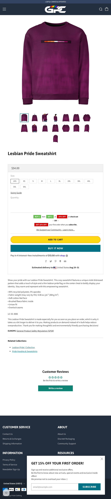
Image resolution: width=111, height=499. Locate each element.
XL (60, 181)
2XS (14, 181)
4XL (88, 181)
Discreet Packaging (66, 438)
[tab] (24, 117)
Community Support (67, 443)
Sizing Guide (16, 192)
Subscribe (89, 486)
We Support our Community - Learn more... (55, 229)
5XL (14, 186)
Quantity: (15, 197)
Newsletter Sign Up (11, 469)
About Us (62, 434)
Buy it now (55, 248)
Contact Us (8, 434)
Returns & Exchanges (12, 438)
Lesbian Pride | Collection (23, 347)
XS (24, 181)
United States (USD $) (12, 483)
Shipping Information (12, 443)
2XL (69, 181)
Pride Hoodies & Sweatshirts (24, 351)
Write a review (56, 388)
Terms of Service (10, 464)
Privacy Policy (9, 459)
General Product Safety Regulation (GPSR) (35, 330)
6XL (24, 186)
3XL (79, 181)
